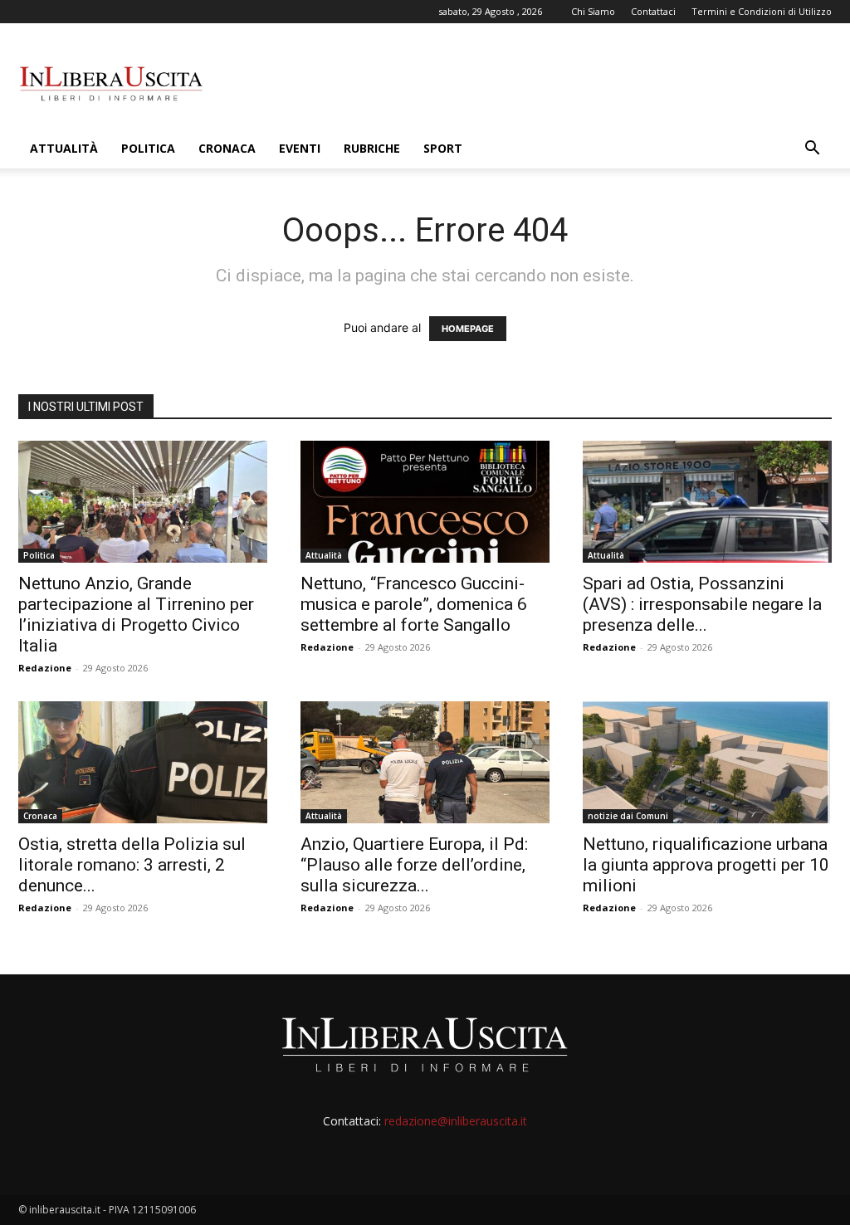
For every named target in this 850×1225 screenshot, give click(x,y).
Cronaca (227, 148)
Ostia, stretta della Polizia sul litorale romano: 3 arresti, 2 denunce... (132, 865)
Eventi (299, 148)
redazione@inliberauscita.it (455, 1121)
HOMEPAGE (468, 328)
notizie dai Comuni (628, 816)
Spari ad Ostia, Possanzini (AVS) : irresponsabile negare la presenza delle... (702, 604)
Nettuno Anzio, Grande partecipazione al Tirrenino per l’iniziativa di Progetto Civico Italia (136, 614)
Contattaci (653, 11)
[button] (812, 150)
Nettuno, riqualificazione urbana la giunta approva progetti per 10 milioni (706, 865)
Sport (442, 148)
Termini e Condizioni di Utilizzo (761, 11)
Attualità (64, 148)
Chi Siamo (593, 11)
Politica (148, 148)
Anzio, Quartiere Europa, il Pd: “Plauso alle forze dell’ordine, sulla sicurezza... (414, 865)
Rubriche (372, 148)
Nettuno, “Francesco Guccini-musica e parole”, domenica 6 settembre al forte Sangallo (413, 604)
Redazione (44, 667)
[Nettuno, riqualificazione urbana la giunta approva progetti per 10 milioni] (707, 762)
